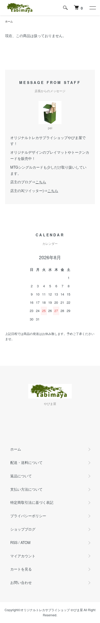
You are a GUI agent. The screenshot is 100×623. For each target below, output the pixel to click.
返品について (21, 475)
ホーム (9, 21)
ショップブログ (22, 529)
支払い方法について (26, 489)
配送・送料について (26, 462)
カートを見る (21, 569)
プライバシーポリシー (28, 515)
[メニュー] (92, 7)
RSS (13, 542)
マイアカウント (22, 555)
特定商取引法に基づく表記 (31, 502)
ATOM (26, 542)
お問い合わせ (21, 582)
